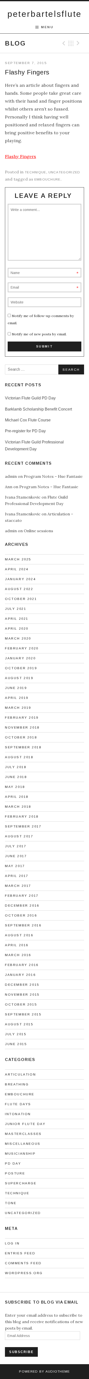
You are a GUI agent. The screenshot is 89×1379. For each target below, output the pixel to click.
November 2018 (22, 727)
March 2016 (18, 955)
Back (71, 43)
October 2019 (21, 668)
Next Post (79, 43)
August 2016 (19, 935)
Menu (47, 27)
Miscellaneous (23, 1144)
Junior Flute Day (25, 1124)
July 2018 (15, 767)
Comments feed (23, 1263)
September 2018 (23, 747)
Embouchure (19, 1094)
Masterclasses (23, 1134)
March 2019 (18, 708)
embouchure (47, 179)
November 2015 (22, 994)
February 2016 (22, 965)
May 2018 (15, 787)
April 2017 (16, 876)
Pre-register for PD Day (25, 431)
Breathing (17, 1084)
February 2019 (22, 717)
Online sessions (38, 530)
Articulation (20, 1074)
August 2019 (19, 678)
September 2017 (23, 826)
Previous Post (63, 43)
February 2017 (22, 895)
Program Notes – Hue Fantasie (53, 476)
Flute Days (18, 1104)
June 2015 (16, 1044)
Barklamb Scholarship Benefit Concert (38, 409)
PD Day (13, 1163)
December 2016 (22, 905)
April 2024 (16, 569)
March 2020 (18, 638)
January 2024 (20, 579)
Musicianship (20, 1153)
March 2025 (18, 559)
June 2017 (16, 856)
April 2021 (16, 619)
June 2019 (16, 688)
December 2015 (22, 985)
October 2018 (21, 737)
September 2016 (23, 925)
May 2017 (15, 866)
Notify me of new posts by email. (39, 334)
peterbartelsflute (44, 14)
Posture (15, 1173)
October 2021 (21, 599)
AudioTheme (57, 1371)
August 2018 (19, 757)
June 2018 (16, 777)
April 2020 (16, 628)
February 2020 (22, 648)
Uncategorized (64, 172)
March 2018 (18, 806)
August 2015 (19, 1024)
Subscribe (21, 1352)
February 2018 (22, 816)
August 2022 (19, 589)
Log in (12, 1243)
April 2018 (16, 797)
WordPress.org (24, 1273)
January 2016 (20, 975)
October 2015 (21, 1004)
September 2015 (23, 1014)
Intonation (18, 1114)
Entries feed (20, 1253)
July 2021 (15, 609)
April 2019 (16, 698)
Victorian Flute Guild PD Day (30, 398)
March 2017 (18, 886)
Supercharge (21, 1183)
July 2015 (15, 1034)
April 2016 (16, 945)
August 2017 (19, 836)
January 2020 (20, 658)
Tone (10, 1203)
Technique (35, 172)
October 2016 (21, 915)
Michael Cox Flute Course (28, 420)
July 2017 (15, 846)
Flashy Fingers (20, 156)
